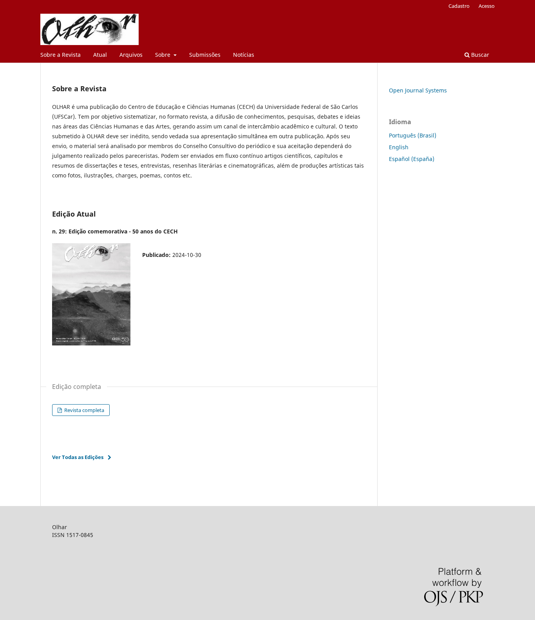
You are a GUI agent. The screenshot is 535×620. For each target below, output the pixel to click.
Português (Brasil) (412, 135)
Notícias (243, 54)
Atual (100, 54)
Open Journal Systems (418, 90)
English (398, 147)
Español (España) (411, 159)
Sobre (163, 54)
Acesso (487, 5)
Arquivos (131, 54)
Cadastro (459, 5)
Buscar (479, 54)
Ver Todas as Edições (77, 457)
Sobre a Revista (60, 54)
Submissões (205, 54)
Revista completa (83, 410)
